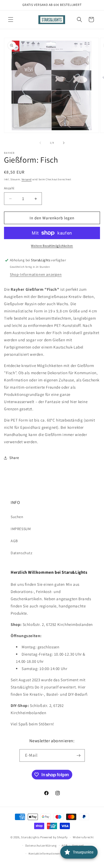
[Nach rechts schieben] (64, 143)
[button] (11, 19)
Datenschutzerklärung (41, 845)
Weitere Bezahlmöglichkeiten (52, 246)
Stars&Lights (30, 837)
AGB (14, 540)
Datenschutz (22, 552)
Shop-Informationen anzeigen (36, 274)
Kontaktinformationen (44, 853)
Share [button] (14, 457)
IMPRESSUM (21, 528)
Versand (27, 179)
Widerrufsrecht (83, 837)
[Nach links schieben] (40, 143)
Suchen (17, 516)
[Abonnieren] (79, 755)
